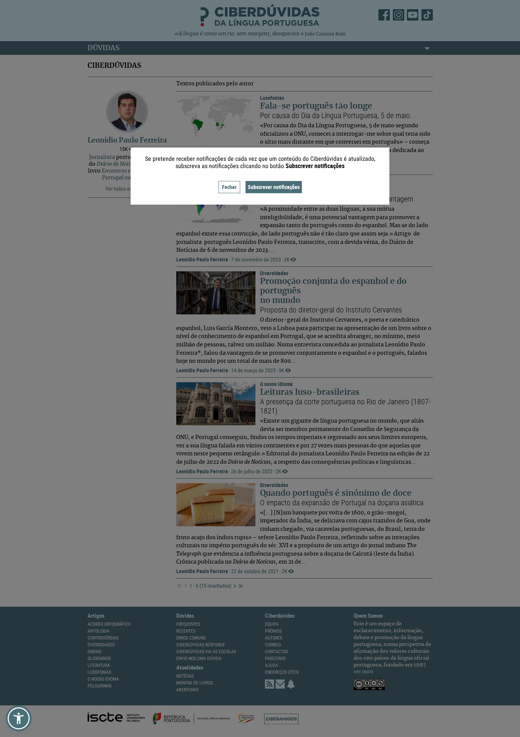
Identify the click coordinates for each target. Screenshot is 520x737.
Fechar (229, 187)
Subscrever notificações (274, 187)
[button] (19, 718)
